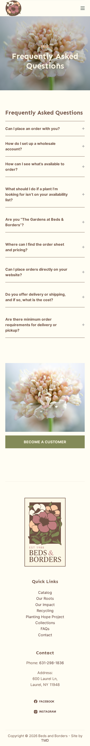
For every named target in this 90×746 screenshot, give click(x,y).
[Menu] (83, 8)
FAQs (45, 628)
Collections (45, 622)
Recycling (45, 610)
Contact (45, 635)
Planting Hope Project (45, 616)
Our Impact (45, 604)
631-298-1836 (51, 663)
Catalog (45, 592)
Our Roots (45, 598)
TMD (45, 740)
